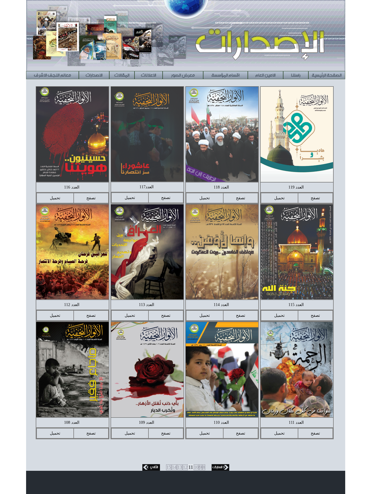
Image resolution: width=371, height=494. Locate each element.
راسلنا (296, 74)
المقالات (121, 74)
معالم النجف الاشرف (52, 74)
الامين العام (265, 74)
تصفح (315, 198)
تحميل (279, 198)
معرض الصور (183, 74)
